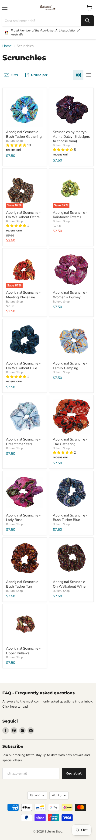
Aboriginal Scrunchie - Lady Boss (23, 517)
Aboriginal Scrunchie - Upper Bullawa (23, 650)
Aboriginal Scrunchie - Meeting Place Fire (23, 295)
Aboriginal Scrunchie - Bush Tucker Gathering (24, 134)
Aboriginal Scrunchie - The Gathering (70, 441)
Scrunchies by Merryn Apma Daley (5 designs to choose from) (71, 136)
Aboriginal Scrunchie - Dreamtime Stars (23, 441)
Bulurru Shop (14, 141)
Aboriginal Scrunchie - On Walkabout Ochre (23, 215)
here (13, 706)
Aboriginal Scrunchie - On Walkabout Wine (70, 584)
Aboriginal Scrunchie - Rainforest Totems (70, 215)
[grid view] (78, 75)
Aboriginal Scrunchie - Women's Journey (70, 295)
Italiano (35, 795)
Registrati (73, 773)
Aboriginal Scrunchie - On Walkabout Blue (23, 365)
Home (7, 46)
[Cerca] (87, 20)
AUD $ (57, 795)
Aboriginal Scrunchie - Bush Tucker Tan (23, 584)
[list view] (88, 75)
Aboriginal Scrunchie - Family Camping (70, 365)
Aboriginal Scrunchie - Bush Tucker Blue (70, 517)
